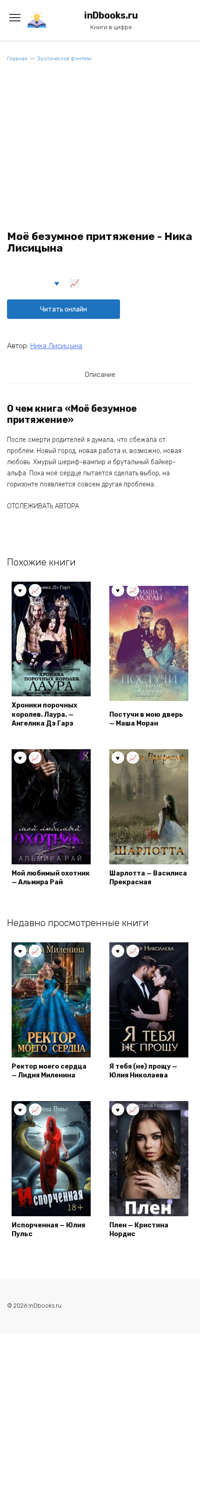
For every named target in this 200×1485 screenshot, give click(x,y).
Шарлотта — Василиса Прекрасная (148, 878)
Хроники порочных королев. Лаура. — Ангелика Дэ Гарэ (44, 714)
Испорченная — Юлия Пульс (48, 1230)
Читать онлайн (63, 309)
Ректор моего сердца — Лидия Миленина (49, 1071)
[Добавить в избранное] (57, 283)
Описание (100, 375)
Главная (17, 59)
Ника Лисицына (56, 346)
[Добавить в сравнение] (75, 283)
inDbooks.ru (111, 15)
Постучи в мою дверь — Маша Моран (146, 719)
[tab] (100, 374)
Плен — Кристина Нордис (138, 1230)
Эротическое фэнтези (64, 59)
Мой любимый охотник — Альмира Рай (51, 878)
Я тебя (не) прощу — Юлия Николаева (143, 1071)
